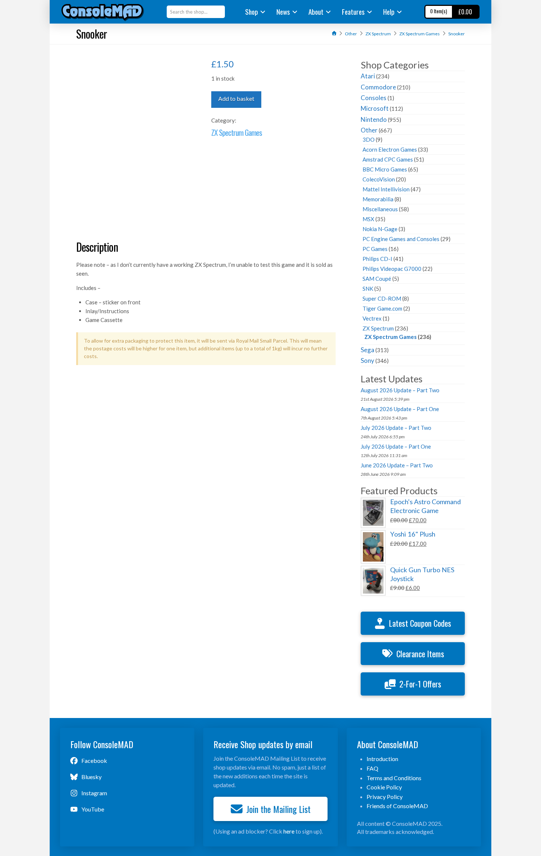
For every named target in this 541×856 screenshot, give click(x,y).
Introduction (382, 758)
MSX (368, 219)
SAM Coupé (377, 278)
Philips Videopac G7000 (392, 268)
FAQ (372, 768)
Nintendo (374, 119)
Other (369, 130)
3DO (369, 139)
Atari (368, 76)
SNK (368, 288)
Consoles (373, 98)
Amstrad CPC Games (388, 159)
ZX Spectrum (378, 328)
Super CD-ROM (382, 298)
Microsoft (375, 108)
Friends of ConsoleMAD (397, 805)
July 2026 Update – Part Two (396, 427)
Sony (367, 360)
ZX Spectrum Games (236, 132)
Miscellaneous (380, 209)
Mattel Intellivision (386, 189)
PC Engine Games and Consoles (401, 239)
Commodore (378, 87)
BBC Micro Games (385, 169)
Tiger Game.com (382, 308)
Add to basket (236, 98)
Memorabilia (378, 199)
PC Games (375, 248)
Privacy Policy (385, 796)
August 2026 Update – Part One (400, 409)
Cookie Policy (384, 787)
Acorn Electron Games (390, 149)
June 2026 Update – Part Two (397, 465)
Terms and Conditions (394, 777)
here (288, 831)
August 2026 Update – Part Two (400, 390)
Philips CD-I (377, 258)
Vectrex (372, 318)
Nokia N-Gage (380, 229)
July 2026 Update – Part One (396, 446)
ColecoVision (379, 179)
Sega (367, 350)
